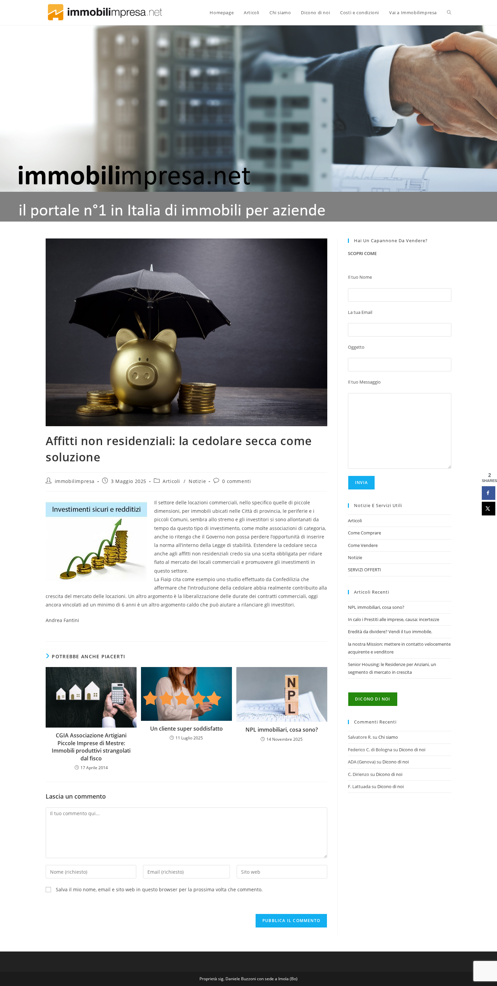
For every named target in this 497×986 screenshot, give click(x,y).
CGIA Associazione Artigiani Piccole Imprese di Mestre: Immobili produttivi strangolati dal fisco (91, 747)
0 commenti (236, 481)
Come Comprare (364, 533)
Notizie (197, 481)
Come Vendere (363, 545)
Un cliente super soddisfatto (186, 728)
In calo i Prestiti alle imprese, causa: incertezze (393, 619)
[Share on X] (488, 508)
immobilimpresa (75, 481)
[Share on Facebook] (488, 493)
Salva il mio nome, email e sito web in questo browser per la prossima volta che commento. (159, 889)
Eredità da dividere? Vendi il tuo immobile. (390, 631)
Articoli (171, 481)
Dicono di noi (412, 750)
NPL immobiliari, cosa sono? (281, 729)
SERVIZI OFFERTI (364, 570)
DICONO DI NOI (372, 699)
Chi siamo (388, 737)
